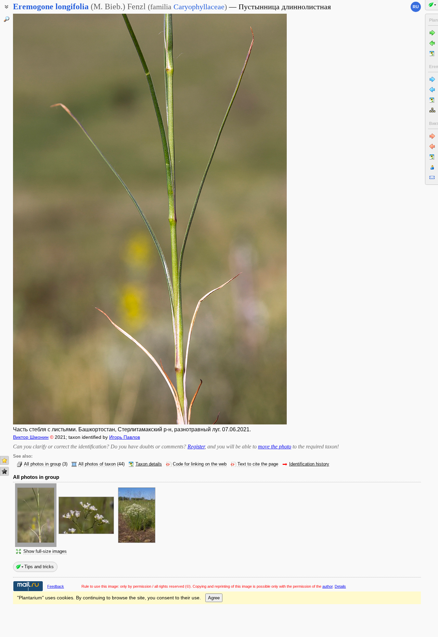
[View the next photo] (257, 219)
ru (416, 6)
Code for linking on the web (200, 464)
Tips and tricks (39, 566)
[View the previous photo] (42, 219)
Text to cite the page (257, 464)
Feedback (55, 586)
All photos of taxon (97, 464)
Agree (214, 597)
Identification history (309, 464)
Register (196, 446)
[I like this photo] (4, 460)
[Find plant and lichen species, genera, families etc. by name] (6, 19)
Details (340, 586)
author (327, 586)
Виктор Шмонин (31, 437)
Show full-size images (45, 551)
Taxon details (149, 464)
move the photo (274, 446)
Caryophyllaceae (198, 6)
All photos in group (42, 464)
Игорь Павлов (124, 437)
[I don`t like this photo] (4, 471)
